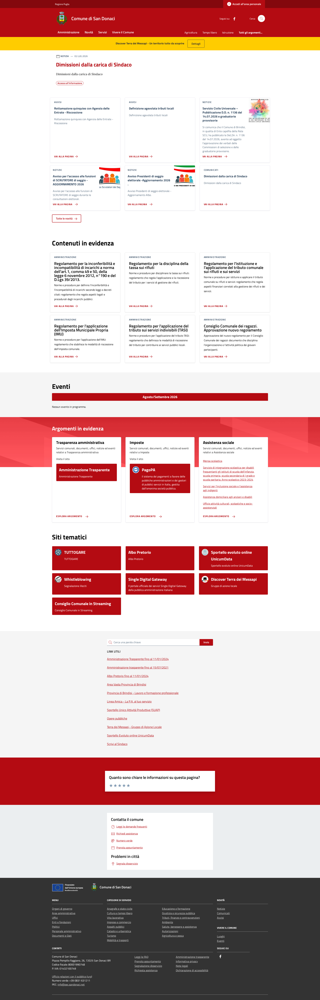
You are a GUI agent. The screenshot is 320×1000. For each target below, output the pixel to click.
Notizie (221, 909)
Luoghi (221, 936)
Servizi (102, 32)
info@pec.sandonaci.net (71, 985)
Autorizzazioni (170, 931)
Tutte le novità (64, 218)
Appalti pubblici (115, 927)
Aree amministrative (63, 913)
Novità (89, 32)
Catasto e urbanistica (119, 931)
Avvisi (220, 918)
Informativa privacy (187, 961)
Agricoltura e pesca (173, 936)
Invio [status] (206, 642)
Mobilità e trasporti (118, 940)
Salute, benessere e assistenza (179, 927)
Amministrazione (68, 32)
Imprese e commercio (119, 922)
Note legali (182, 966)
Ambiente (167, 922)
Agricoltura (190, 32)
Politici (56, 927)
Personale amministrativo (66, 931)
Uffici (55, 918)
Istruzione (228, 32)
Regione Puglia (62, 4)
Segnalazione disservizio (148, 966)
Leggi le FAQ (141, 957)
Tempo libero (209, 32)
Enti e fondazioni (61, 922)
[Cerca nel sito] (261, 18)
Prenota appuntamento (147, 961)
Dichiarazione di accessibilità (192, 970)
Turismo (111, 936)
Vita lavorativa (115, 918)
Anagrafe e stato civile (119, 909)
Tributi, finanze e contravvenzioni (181, 918)
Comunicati (223, 913)
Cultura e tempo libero (119, 913)
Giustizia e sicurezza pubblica (178, 913)
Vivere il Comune (123, 32)
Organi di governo (62, 909)
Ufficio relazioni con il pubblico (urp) (72, 977)
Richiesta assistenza (146, 970)
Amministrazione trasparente (192, 957)
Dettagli (196, 44)
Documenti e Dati (62, 936)
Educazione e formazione (176, 909)
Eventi (220, 941)
